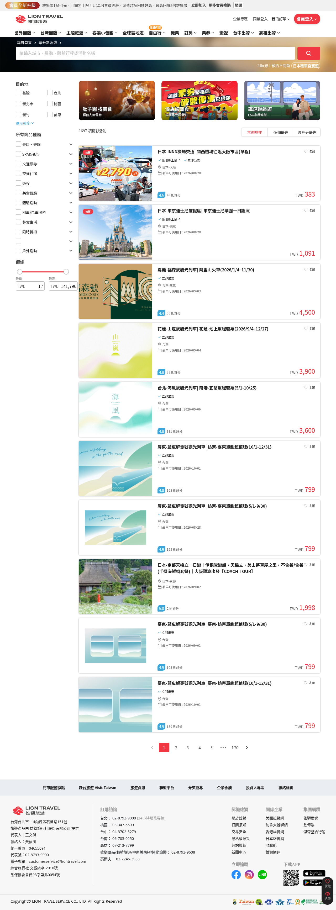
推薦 (88, 152)
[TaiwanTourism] (246, 902)
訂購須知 (239, 824)
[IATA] (280, 902)
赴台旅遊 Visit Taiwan (97, 787)
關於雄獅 (239, 818)
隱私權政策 (241, 838)
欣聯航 (271, 845)
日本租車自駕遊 (306, 66)
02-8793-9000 (37, 854)
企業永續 (224, 787)
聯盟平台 (166, 787)
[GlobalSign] (235, 902)
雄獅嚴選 (310, 818)
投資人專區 (255, 787)
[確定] (309, 53)
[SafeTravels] (259, 902)
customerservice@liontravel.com (57, 861)
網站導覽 (239, 845)
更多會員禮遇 (220, 4)
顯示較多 (23, 123)
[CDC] (297, 902)
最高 (52, 278)
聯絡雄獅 (286, 787)
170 (235, 747)
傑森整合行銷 (314, 831)
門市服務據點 (54, 787)
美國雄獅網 (275, 818)
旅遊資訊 (137, 787)
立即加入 (198, 4)
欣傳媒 (308, 824)
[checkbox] (18, 92)
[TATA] (269, 902)
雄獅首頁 (24, 42)
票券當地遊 (48, 42)
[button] (43, 270)
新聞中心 (239, 852)
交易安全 (239, 831)
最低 (19, 278)
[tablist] (281, 132)
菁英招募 (195, 787)
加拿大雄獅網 (277, 824)
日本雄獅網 (275, 838)
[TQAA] (290, 902)
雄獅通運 (273, 852)
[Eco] (309, 902)
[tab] (255, 132)
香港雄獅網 (275, 831)
